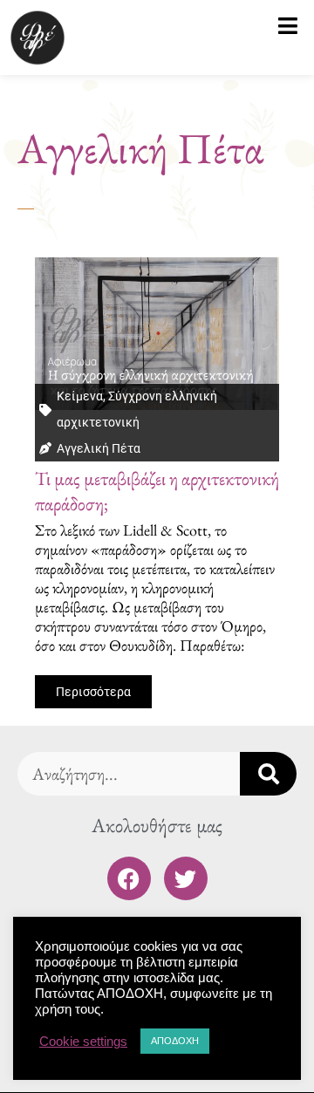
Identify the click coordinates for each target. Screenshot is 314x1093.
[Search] (268, 774)
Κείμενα (80, 396)
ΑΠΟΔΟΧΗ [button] (175, 1040)
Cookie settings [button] (83, 1042)
